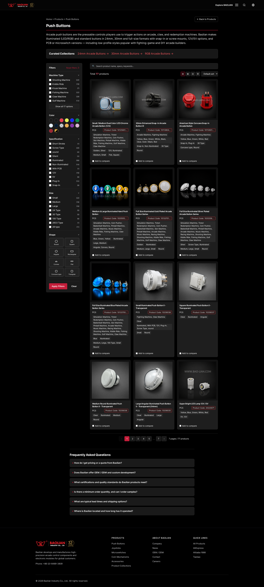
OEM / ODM (158, 552)
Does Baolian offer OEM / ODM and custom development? (105, 472)
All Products (199, 543)
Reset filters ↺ (72, 68)
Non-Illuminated (65, 164)
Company (157, 543)
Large (65, 206)
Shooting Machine (65, 80)
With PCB (65, 168)
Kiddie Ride (65, 84)
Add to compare (102, 161)
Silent (65, 156)
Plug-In (65, 181)
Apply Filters (58, 286)
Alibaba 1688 (199, 552)
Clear (74, 286)
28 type (65, 227)
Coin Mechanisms (120, 557)
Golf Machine (65, 100)
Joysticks (116, 548)
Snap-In (65, 185)
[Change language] (253, 5)
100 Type (65, 218)
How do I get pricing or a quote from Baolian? (98, 462)
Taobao (196, 557)
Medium (65, 202)
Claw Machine (65, 96)
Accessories (118, 561)
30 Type (65, 214)
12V (65, 172)
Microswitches (119, 552)
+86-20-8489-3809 (53, 563)
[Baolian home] (21, 5)
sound (65, 152)
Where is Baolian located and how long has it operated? (103, 511)
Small (65, 197)
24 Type (65, 210)
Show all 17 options (64, 106)
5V (65, 177)
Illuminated (65, 160)
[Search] (244, 5)
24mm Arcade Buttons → (93, 53)
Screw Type (65, 147)
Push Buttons (118, 543)
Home (49, 19)
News (155, 548)
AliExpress (198, 548)
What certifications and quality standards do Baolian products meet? (110, 482)
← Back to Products (206, 19)
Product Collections (121, 565)
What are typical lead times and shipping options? (100, 501)
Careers (156, 561)
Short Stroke (65, 143)
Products (58, 19)
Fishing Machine (65, 92)
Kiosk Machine (65, 88)
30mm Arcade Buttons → (126, 53)
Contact (156, 557)
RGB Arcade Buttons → (159, 53)
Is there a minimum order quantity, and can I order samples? (105, 491)
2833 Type (65, 222)
